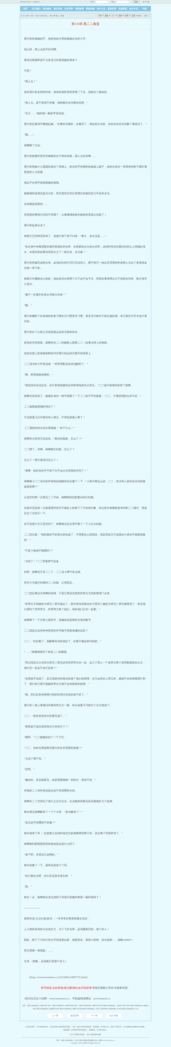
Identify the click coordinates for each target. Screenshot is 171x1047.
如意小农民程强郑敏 (84, 1027)
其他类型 (122, 8)
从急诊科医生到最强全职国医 (59, 1027)
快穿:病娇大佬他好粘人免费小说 (67, 1009)
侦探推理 (79, 8)
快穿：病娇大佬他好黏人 (39, 16)
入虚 (73, 1027)
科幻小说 (101, 8)
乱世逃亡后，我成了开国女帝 (111, 1027)
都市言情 (58, 8)
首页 (25, 8)
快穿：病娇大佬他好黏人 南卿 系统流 (61, 1005)
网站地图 (98, 1034)
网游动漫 (90, 8)
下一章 (94, 1015)
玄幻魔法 (36, 8)
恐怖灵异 (112, 8)
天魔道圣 (92, 1030)
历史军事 (68, 8)
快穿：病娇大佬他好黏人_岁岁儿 (68, 1040)
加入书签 (113, 1015)
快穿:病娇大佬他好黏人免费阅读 (44, 1009)
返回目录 (74, 1015)
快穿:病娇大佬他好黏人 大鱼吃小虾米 (113, 1005)
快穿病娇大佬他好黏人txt (110, 1009)
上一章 (55, 1015)
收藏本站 (36, 2)
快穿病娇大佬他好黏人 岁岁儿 (90, 1009)
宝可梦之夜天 (101, 1030)
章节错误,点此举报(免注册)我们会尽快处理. (66, 987)
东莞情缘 (96, 1027)
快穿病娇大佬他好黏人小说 (128, 1009)
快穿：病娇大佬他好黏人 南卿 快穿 (34, 1005)
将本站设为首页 (25, 2)
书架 (144, 8)
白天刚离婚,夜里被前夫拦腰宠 (133, 1027)
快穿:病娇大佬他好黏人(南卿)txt (138, 1005)
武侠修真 (47, 8)
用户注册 (146, 2)
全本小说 (133, 8)
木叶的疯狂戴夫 (42, 1027)
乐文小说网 (25, 16)
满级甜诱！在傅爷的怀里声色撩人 (75, 1030)
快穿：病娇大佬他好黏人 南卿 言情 (86, 1005)
